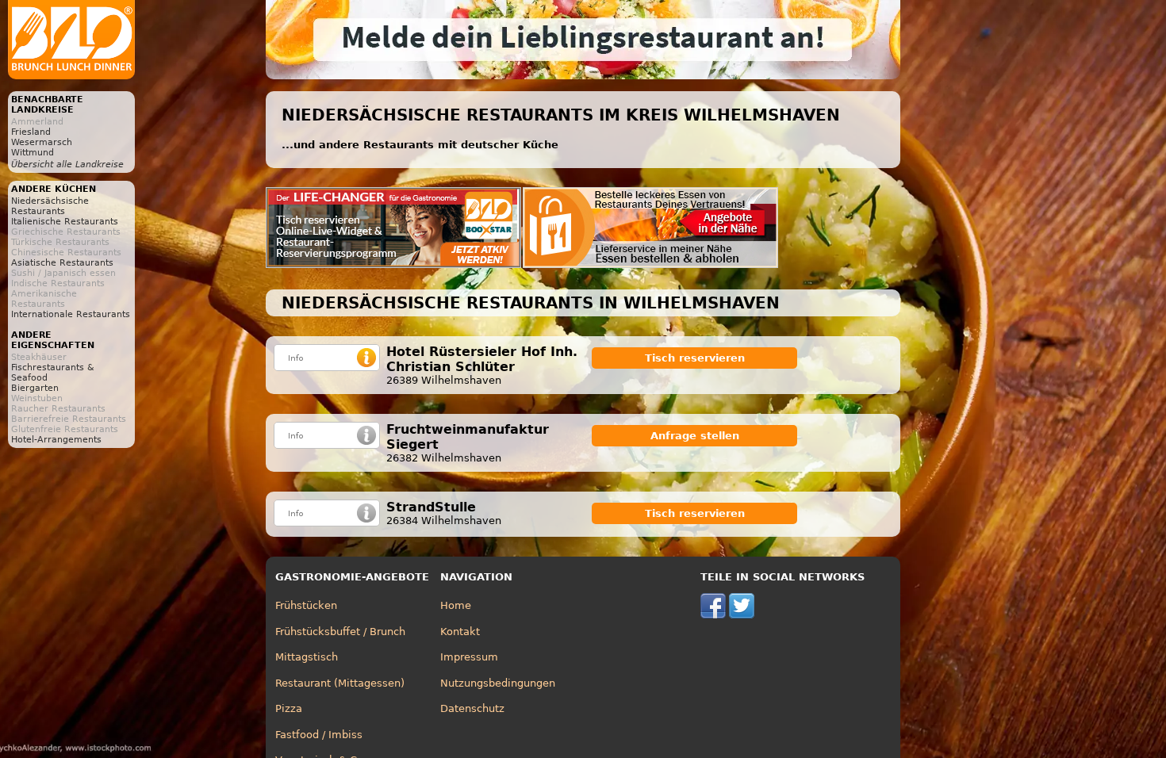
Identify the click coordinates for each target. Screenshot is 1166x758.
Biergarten (35, 388)
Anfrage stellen (694, 436)
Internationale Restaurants (70, 314)
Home (455, 605)
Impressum (469, 657)
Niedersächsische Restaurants (50, 206)
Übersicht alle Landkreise (67, 164)
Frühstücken (306, 605)
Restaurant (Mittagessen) (340, 683)
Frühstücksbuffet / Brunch (340, 631)
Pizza (288, 708)
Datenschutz (472, 708)
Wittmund (32, 152)
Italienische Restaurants (64, 221)
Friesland (31, 132)
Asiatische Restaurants (62, 263)
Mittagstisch (306, 657)
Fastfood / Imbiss (318, 735)
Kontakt (460, 631)
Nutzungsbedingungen (497, 683)
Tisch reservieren (695, 358)
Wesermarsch (41, 142)
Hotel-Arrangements (56, 440)
